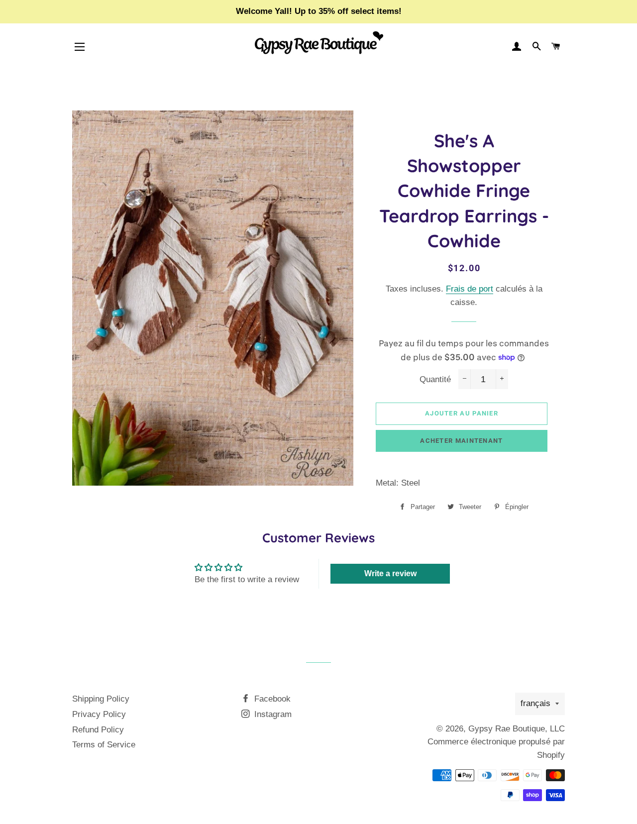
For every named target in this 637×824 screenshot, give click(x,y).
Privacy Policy (99, 714)
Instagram (272, 714)
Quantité (435, 379)
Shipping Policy (100, 699)
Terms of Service (103, 744)
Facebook (271, 699)
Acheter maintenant (461, 440)
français (535, 703)
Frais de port (469, 289)
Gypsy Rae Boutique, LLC (516, 728)
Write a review (390, 573)
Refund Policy (98, 729)
